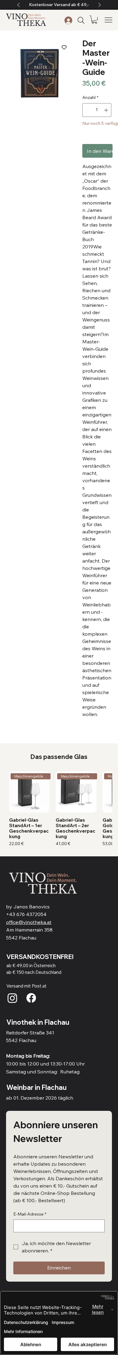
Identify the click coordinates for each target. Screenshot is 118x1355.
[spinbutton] (97, 110)
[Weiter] (99, 5)
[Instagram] (12, 998)
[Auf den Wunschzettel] (64, 47)
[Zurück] (18, 5)
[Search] (81, 20)
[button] (94, 20)
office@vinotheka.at (28, 922)
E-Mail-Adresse (29, 1214)
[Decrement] (87, 110)
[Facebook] (31, 998)
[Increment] (106, 110)
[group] (59, 809)
